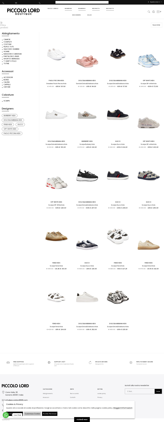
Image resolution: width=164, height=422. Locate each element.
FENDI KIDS (8, 124)
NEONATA (96, 8)
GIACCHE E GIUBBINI (11, 49)
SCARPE (7, 100)
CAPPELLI (7, 84)
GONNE (6, 51)
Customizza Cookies (32, 414)
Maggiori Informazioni (122, 408)
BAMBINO (82, 8)
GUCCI (20, 124)
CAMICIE (7, 39)
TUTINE (6, 63)
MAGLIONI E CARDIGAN (13, 53)
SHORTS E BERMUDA (11, 58)
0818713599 (9, 3)
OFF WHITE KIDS (10, 129)
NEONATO (110, 8)
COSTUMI (7, 44)
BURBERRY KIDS (9, 115)
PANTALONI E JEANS (11, 56)
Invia (158, 391)
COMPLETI (8, 41)
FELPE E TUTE (9, 46)
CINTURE (7, 87)
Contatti (72, 397)
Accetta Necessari (50, 414)
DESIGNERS (76, 15)
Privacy (99, 397)
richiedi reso (82, 419)
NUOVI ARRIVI (53, 8)
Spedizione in (155, 2)
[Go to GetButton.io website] (6, 419)
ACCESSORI (8, 77)
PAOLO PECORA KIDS (12, 133)
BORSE (6, 79)
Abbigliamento (48, 393)
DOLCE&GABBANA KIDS (13, 120)
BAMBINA (68, 8)
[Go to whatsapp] (6, 415)
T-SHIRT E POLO (10, 61)
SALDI (89, 15)
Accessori (46, 397)
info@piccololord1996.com (27, 3)
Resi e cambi (74, 393)
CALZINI (6, 82)
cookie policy (101, 393)
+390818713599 (47, 3)
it (148, 2)
